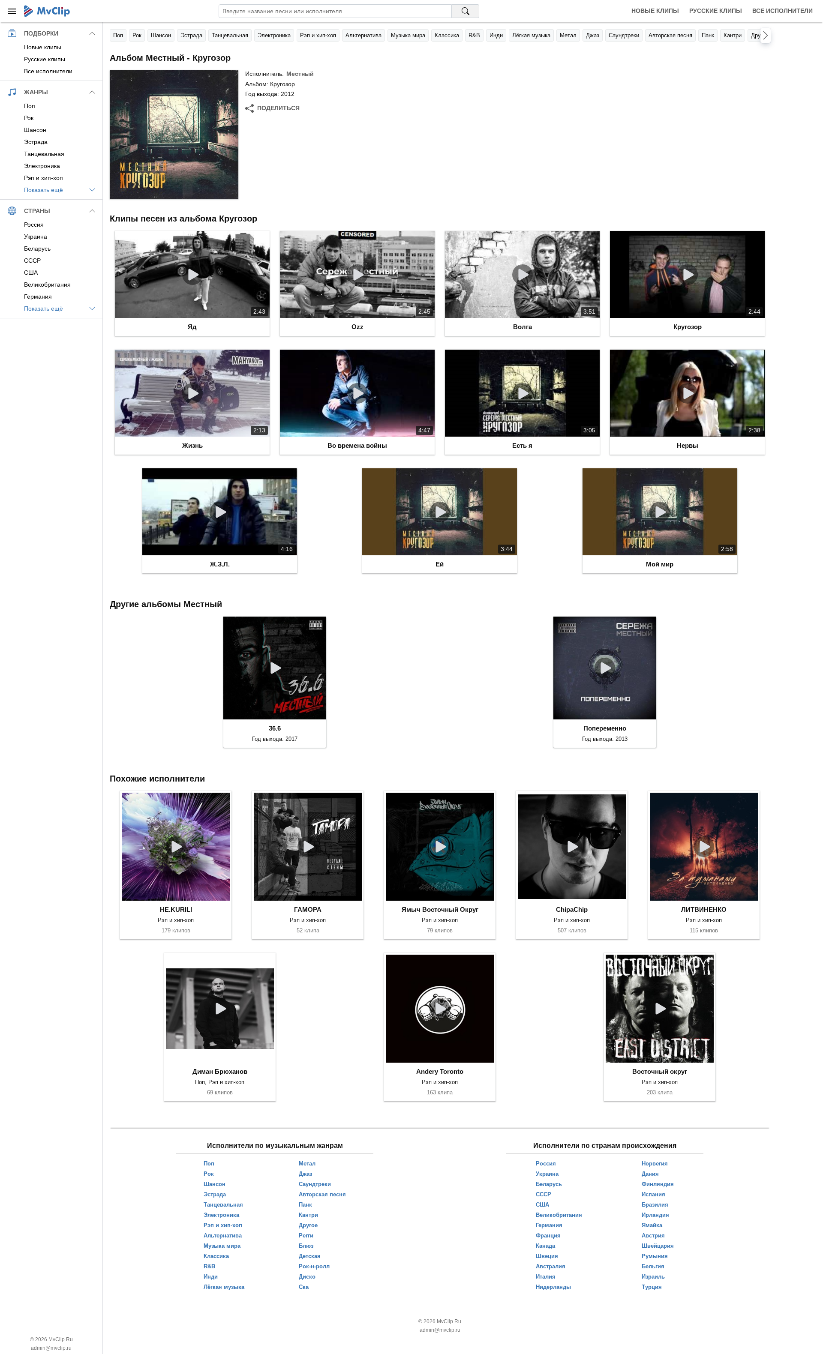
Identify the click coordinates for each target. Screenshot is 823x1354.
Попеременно (604, 728)
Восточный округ (659, 1071)
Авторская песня (670, 35)
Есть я (522, 445)
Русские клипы (715, 10)
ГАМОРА (307, 909)
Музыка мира (408, 35)
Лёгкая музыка (531, 35)
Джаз (592, 35)
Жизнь (192, 445)
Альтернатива (363, 35)
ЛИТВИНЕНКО (704, 909)
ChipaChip (572, 909)
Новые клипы (655, 10)
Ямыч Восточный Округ (440, 909)
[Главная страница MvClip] (47, 11)
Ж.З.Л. (220, 564)
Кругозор (687, 326)
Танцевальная (230, 35)
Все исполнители (782, 10)
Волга (522, 326)
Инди (496, 35)
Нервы (687, 445)
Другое (760, 35)
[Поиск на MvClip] (465, 11)
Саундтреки (624, 35)
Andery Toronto (439, 1071)
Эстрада (191, 35)
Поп (118, 35)
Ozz (357, 326)
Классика (447, 35)
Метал (568, 35)
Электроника (274, 35)
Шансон (161, 35)
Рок (136, 35)
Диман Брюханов (219, 1071)
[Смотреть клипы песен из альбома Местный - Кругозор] (174, 134)
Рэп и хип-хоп (318, 35)
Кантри (733, 35)
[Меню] (12, 11)
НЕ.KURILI (176, 909)
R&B (474, 35)
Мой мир (659, 564)
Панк (708, 35)
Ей (440, 564)
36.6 (275, 728)
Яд (192, 326)
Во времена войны (357, 445)
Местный (300, 73)
